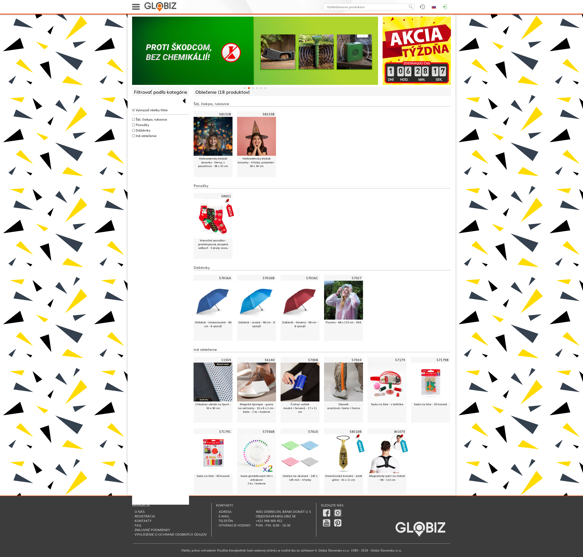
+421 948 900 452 (269, 520)
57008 (313, 359)
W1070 (399, 431)
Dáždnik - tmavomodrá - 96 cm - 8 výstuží (213, 324)
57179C (225, 431)
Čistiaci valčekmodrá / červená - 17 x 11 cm (300, 408)
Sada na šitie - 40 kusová (213, 476)
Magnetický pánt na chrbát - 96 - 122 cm (387, 477)
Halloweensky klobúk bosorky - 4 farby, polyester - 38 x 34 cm (256, 162)
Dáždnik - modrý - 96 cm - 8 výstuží (256, 324)
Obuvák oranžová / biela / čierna (343, 406)
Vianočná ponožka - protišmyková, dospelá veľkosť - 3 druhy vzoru (213, 244)
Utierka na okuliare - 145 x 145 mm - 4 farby (300, 477)
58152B (225, 114)
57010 (356, 359)
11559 (226, 359)
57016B (268, 278)
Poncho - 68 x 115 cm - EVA (343, 322)
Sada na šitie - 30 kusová (430, 404)
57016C (312, 278)
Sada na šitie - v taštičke (387, 404)
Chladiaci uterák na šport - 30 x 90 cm (213, 406)
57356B (268, 431)
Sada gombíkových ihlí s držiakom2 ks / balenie (256, 479)
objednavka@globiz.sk (276, 516)
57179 (400, 359)
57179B (442, 359)
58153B (268, 114)
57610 (313, 431)
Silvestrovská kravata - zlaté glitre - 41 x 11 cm (343, 477)
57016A (225, 278)
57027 (356, 278)
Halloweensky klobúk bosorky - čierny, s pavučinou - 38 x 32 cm (213, 162)
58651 (226, 196)
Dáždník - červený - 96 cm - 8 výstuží (300, 324)
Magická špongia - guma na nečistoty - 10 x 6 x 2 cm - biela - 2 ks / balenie (256, 408)
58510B (355, 431)
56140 (269, 359)
